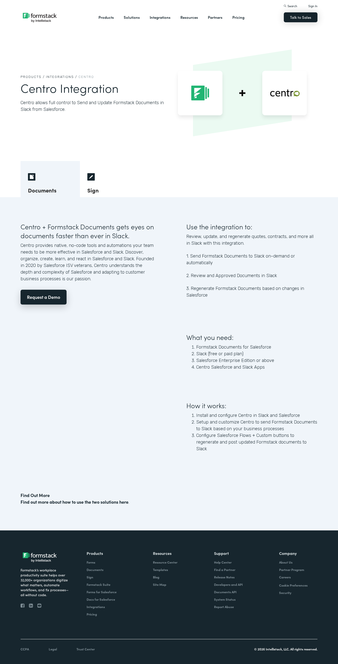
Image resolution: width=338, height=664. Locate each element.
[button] (106, 17)
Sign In (312, 6)
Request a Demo (43, 297)
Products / (33, 77)
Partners (215, 17)
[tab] (50, 179)
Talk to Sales (300, 17)
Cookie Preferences (293, 585)
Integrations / (61, 77)
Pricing (238, 17)
